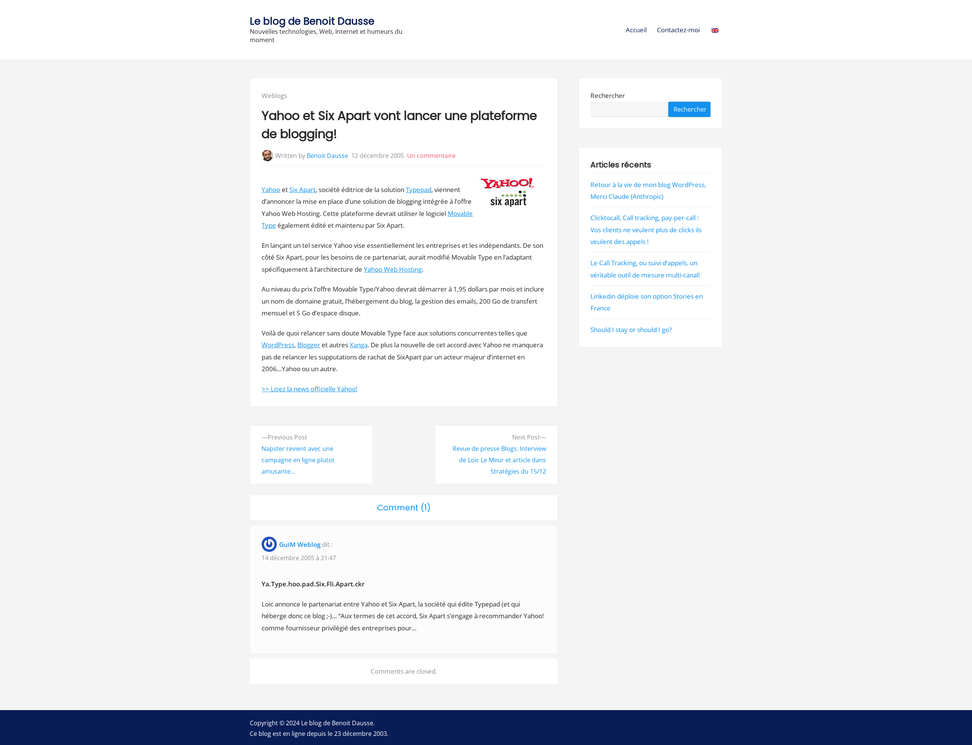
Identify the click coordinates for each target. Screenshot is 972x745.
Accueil (636, 29)
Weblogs (274, 95)
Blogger (308, 344)
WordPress (278, 344)
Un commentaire (431, 155)
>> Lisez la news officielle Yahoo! (309, 388)
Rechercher (607, 95)
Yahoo (271, 189)
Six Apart (302, 189)
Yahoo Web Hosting (393, 269)
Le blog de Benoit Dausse (312, 21)
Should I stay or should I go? (631, 329)
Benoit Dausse (327, 155)
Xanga (359, 344)
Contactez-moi (678, 29)
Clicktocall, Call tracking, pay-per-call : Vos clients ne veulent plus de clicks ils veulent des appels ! (646, 229)
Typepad (418, 189)
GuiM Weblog (299, 544)
